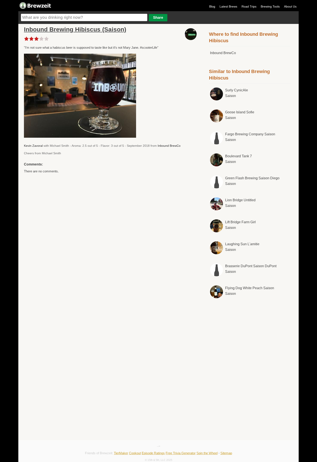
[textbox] (84, 17)
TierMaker (121, 453)
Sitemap (226, 453)
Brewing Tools (270, 6)
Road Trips (249, 6)
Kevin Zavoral (33, 145)
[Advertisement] (249, 337)
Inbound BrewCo (169, 145)
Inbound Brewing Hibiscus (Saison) (75, 29)
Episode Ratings (153, 453)
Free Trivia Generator (181, 453)
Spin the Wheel (207, 453)
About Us (290, 6)
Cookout (135, 453)
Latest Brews (228, 6)
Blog (212, 6)
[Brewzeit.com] (35, 8)
